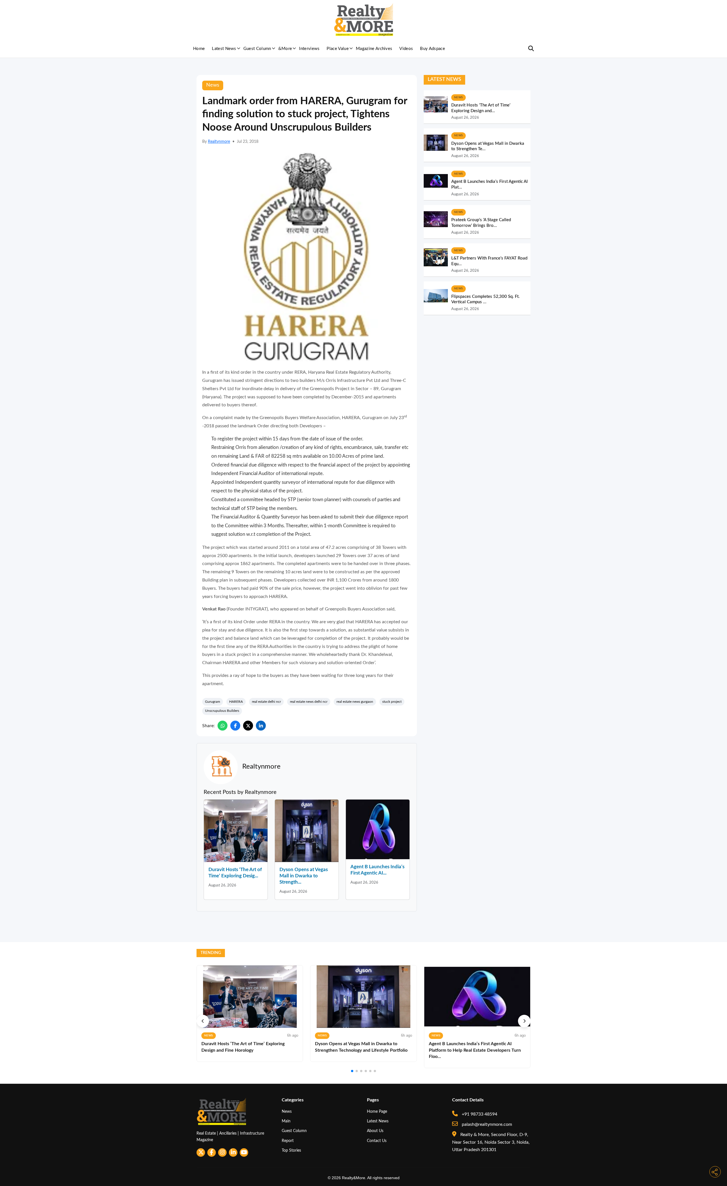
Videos (406, 49)
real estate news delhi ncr (308, 701)
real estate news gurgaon (355, 701)
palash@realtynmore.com (486, 1124)
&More (285, 49)
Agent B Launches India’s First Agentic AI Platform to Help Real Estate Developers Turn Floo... (475, 1050)
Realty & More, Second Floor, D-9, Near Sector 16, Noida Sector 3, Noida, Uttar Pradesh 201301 (491, 1142)
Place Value (338, 49)
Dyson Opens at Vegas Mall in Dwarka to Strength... (303, 875)
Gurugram (212, 701)
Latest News (224, 49)
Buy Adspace (432, 49)
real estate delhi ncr (266, 701)
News (287, 1111)
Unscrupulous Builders (222, 710)
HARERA (236, 701)
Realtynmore (219, 142)
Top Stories (291, 1150)
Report (288, 1141)
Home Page (377, 1111)
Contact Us (377, 1141)
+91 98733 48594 (479, 1114)
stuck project (392, 701)
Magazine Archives (374, 49)
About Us (375, 1131)
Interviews (309, 49)
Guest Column (257, 49)
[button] (203, 1021)
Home (199, 49)
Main (286, 1121)
